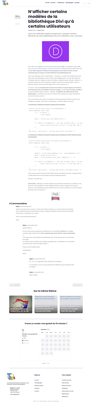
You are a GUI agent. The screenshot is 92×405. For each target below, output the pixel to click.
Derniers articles (38, 385)
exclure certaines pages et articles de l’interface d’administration (51, 68)
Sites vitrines (65, 383)
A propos (36, 388)
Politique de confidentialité (53, 401)
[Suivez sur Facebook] (16, 24)
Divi (34, 30)
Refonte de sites (66, 385)
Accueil (36, 380)
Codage (30, 30)
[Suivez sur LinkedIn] (19, 24)
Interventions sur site (67, 391)
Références (65, 396)
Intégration (65, 388)
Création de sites (66, 380)
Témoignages (38, 383)
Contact (36, 391)
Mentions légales (43, 401)
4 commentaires (40, 30)
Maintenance (65, 394)
